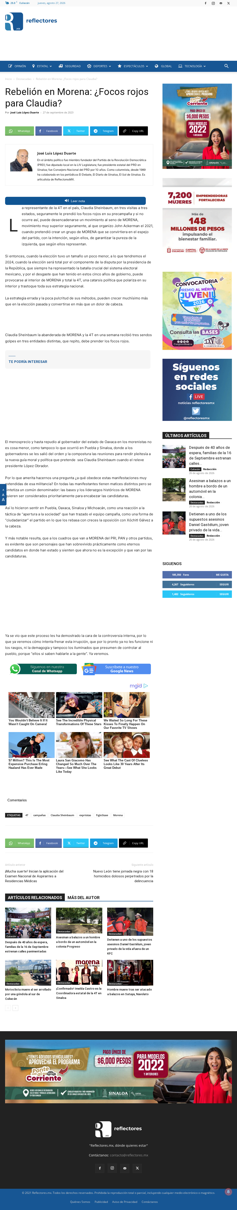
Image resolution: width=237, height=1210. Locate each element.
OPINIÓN (20, 66)
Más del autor (84, 897)
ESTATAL (42, 66)
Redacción (209, 469)
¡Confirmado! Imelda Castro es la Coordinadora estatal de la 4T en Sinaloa (78, 993)
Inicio (8, 79)
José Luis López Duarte (24, 112)
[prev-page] (8, 1008)
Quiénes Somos (80, 1202)
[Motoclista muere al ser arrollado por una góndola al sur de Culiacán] (28, 973)
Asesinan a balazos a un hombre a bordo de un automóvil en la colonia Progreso (78, 942)
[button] (226, 66)
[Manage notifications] (228, 1191)
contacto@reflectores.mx (129, 1155)
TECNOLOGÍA (193, 66)
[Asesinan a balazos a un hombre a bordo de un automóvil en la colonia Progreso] (79, 920)
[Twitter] (228, 3)
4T (26, 815)
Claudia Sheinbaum (62, 815)
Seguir (224, 584)
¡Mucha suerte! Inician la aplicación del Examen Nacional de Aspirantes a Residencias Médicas (34, 876)
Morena (118, 815)
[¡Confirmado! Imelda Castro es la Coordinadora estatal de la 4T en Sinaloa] (79, 972)
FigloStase (102, 815)
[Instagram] (213, 3)
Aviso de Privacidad (124, 1202)
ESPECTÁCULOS (134, 66)
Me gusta (222, 574)
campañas (39, 815)
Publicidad (101, 1202)
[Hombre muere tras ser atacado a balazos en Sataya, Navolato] (130, 973)
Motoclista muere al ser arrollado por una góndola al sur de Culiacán (28, 994)
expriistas (85, 815)
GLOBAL (166, 66)
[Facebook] (205, 3)
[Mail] (220, 3)
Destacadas (23, 79)
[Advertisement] (89, 50)
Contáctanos (150, 1202)
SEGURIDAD (73, 66)
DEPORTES (100, 66)
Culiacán (11, 936)
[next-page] (15, 1008)
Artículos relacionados (35, 897)
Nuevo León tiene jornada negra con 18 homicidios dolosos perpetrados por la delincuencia (123, 876)
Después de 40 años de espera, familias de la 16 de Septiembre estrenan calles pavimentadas (26, 946)
